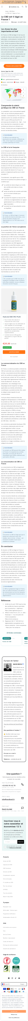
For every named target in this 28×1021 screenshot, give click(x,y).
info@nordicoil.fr (9, 755)
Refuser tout (14, 1014)
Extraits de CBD (7, 872)
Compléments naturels (9, 875)
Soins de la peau (7, 879)
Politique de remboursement (10, 945)
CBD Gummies (7, 868)
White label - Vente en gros (10, 910)
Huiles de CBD (7, 861)
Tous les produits (7, 893)
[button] (2, 6)
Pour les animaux (7, 886)
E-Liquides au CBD (8, 882)
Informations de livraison (9, 927)
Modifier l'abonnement (9, 938)
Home (6, 11)
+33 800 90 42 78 (16, 759)
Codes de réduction (8, 941)
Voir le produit (14, 356)
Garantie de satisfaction (9, 948)
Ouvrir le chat (7, 809)
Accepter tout (14, 1011)
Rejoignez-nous (7, 906)
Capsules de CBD (7, 864)
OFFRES (5, 889)
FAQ (4, 931)
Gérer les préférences (14, 1017)
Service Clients (7, 934)
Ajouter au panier (14, 352)
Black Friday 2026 (8, 896)
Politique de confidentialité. (15, 847)
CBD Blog (11, 11)
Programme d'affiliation (9, 913)
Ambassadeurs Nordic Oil (9, 917)
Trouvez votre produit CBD (14, 66)
